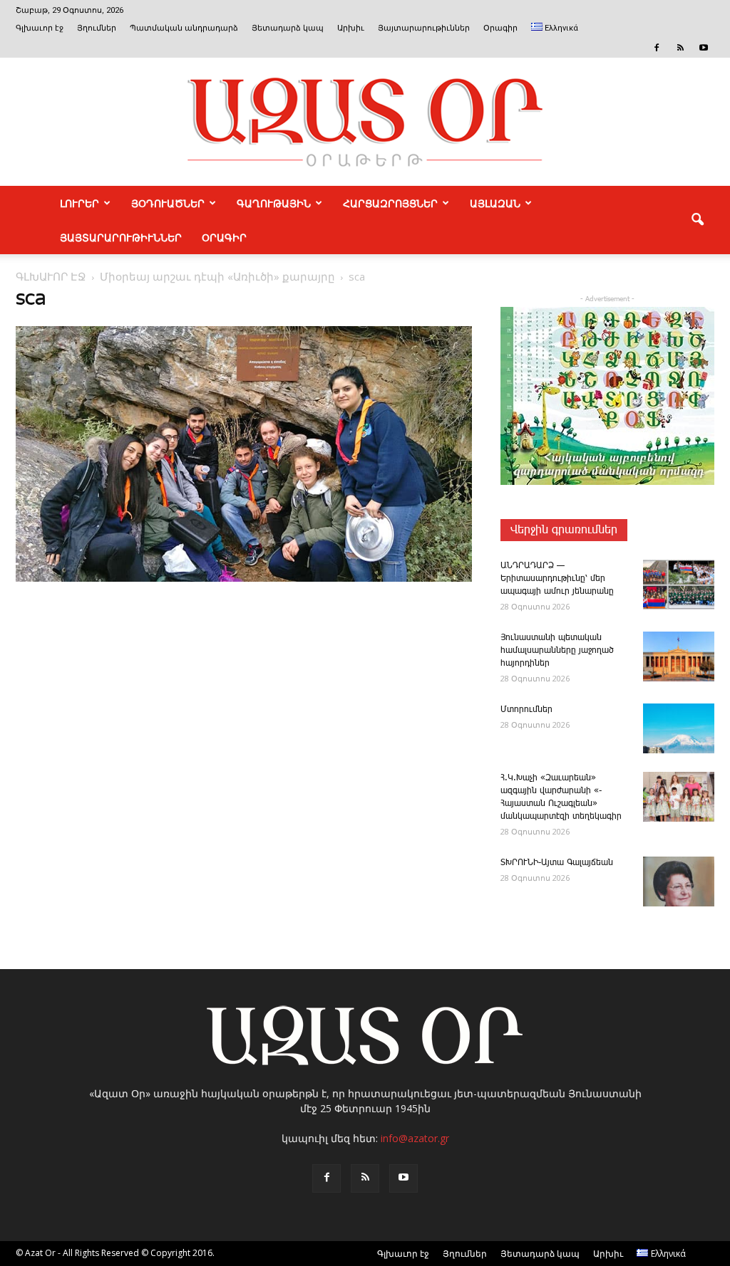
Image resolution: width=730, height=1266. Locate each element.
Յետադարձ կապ (288, 28)
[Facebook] (656, 47)
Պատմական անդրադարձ (184, 28)
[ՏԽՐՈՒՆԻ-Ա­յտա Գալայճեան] (678, 881)
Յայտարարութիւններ (424, 28)
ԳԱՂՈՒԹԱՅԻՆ (274, 203)
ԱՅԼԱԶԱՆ (495, 203)
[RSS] (680, 47)
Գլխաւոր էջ (39, 28)
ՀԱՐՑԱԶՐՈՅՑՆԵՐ (390, 203)
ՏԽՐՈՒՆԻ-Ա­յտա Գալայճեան (556, 863)
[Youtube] (703, 47)
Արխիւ (350, 28)
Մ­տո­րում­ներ (526, 709)
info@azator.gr (415, 1138)
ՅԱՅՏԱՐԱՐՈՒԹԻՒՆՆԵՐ (121, 237)
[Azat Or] (365, 122)
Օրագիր (500, 28)
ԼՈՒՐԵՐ (79, 203)
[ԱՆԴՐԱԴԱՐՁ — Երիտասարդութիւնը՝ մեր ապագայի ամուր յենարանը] (678, 585)
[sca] (244, 579)
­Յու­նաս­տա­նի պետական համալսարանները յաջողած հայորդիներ (557, 650)
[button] (697, 220)
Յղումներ (96, 28)
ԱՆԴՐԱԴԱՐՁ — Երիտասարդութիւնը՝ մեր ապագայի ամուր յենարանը (557, 578)
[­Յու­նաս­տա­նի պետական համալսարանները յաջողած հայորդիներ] (678, 656)
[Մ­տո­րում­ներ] (678, 728)
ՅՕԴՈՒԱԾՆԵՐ (168, 203)
